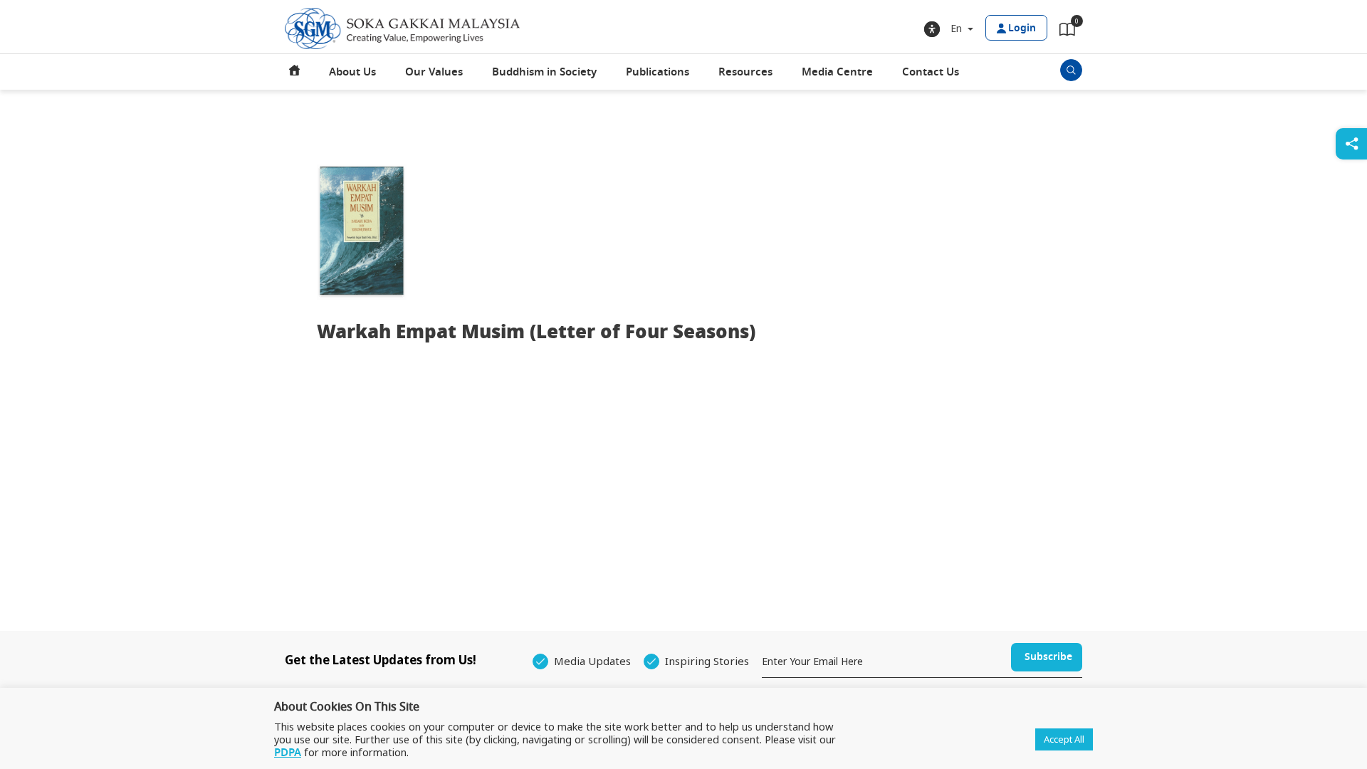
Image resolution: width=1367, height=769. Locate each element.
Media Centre (837, 72)
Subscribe (1048, 656)
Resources (745, 72)
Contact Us (930, 72)
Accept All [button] (1064, 739)
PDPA (287, 752)
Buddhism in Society (544, 72)
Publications (657, 72)
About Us (352, 72)
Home (294, 72)
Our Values (434, 72)
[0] (1067, 32)
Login (1022, 28)
